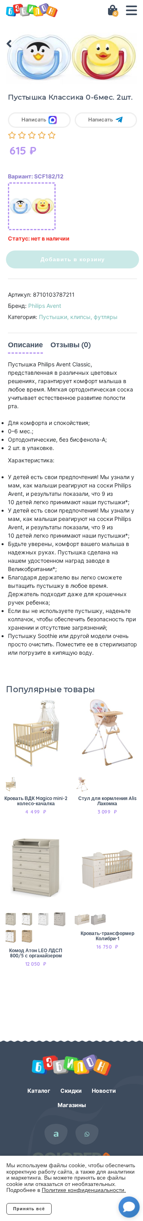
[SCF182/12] (32, 206)
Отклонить (83, 1208)
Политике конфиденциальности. (84, 1190)
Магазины (72, 1105)
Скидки (71, 1090)
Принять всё (29, 1208)
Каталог (38, 1090)
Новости (104, 1090)
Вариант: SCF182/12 (36, 176)
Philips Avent (44, 305)
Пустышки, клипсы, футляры (78, 316)
